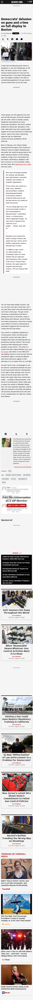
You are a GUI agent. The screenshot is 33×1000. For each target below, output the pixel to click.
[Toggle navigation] (2, 2)
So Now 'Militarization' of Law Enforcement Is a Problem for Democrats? (16, 757)
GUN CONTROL (26, 475)
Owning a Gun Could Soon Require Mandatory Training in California (16, 719)
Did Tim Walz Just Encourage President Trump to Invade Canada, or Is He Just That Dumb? (16, 918)
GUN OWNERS (5, 479)
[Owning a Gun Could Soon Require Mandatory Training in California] (17, 705)
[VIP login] (29, 2)
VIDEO (3, 482)
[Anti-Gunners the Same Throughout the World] (17, 599)
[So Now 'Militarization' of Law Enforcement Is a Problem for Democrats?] (17, 744)
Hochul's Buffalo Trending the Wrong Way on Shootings (16, 838)
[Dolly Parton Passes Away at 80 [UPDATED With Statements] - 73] (16, 975)
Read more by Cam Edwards (22, 467)
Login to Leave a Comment (16, 505)
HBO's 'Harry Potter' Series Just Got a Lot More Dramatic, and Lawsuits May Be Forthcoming (15, 883)
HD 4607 (13, 479)
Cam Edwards (7, 33)
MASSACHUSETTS (22, 479)
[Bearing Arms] (17, 1)
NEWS (10, 471)
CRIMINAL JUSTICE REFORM (13, 475)
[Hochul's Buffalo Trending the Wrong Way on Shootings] (17, 825)
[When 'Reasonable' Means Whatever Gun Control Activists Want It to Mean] (17, 635)
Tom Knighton (16, 615)
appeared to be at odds (23, 164)
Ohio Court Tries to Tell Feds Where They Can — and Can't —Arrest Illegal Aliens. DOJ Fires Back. (16, 953)
